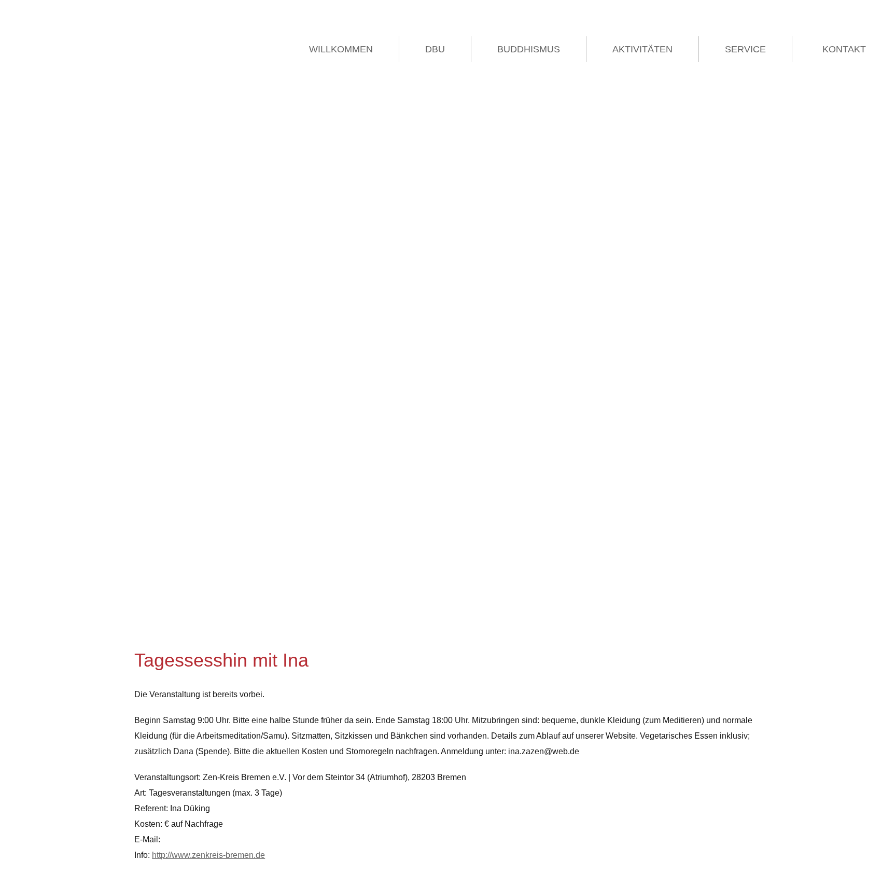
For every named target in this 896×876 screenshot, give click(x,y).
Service (745, 49)
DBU (435, 49)
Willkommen (341, 49)
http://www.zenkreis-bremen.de (208, 855)
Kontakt (844, 49)
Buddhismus (528, 49)
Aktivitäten (642, 49)
